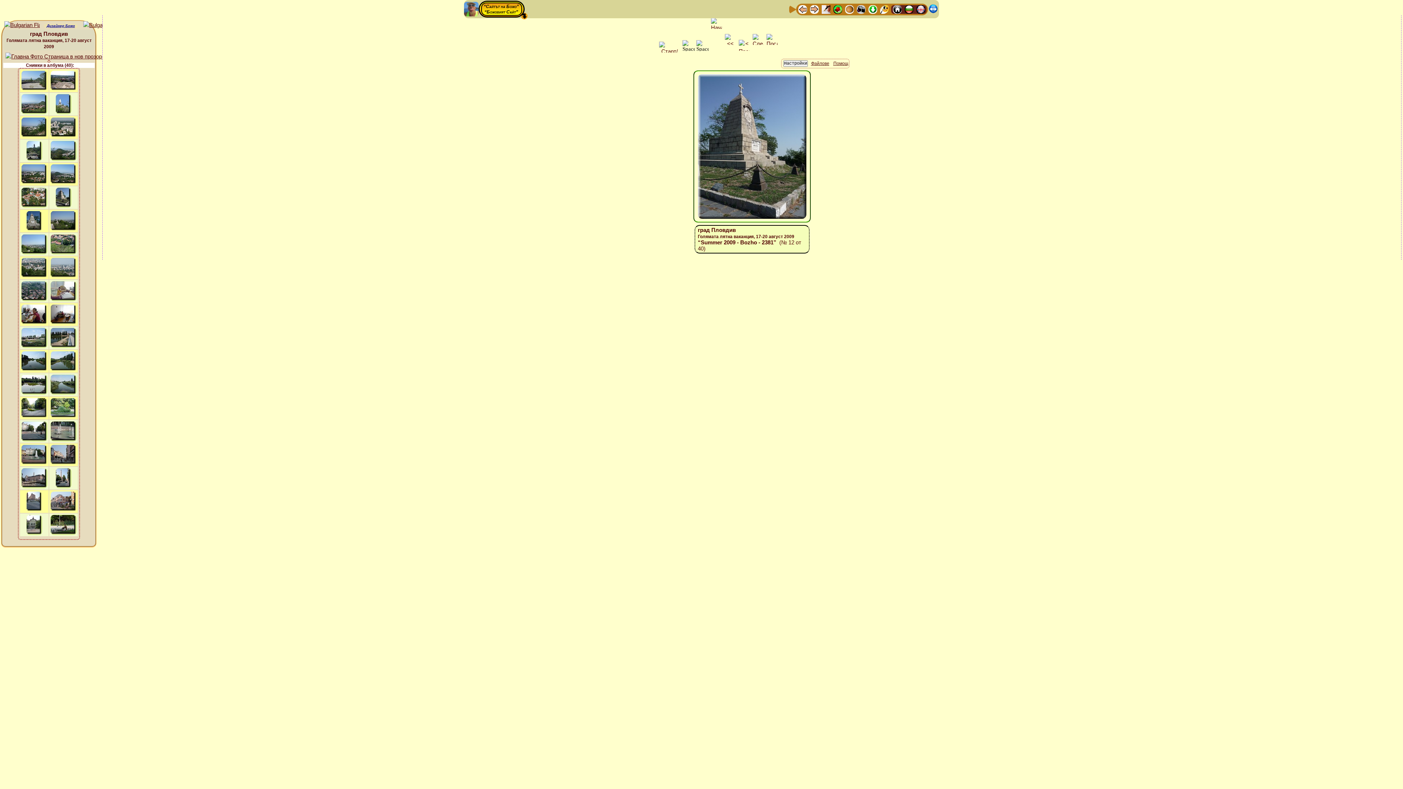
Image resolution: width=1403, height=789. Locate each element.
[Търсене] (884, 9)
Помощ (840, 63)
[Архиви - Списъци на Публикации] (826, 9)
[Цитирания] (837, 9)
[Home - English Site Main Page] (920, 9)
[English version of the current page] (22, 25)
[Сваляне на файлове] (872, 9)
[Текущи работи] (849, 9)
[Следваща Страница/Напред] (814, 9)
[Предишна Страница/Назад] (802, 9)
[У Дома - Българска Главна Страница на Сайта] (909, 9)
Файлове (820, 63)
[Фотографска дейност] (861, 9)
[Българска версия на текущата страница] (101, 25)
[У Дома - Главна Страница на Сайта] (897, 9)
